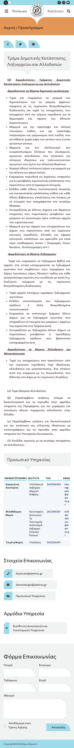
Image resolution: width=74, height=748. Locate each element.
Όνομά (8, 665)
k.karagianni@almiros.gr (67, 494)
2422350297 (54, 542)
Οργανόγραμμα (30, 27)
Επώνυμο (45, 665)
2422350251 (53, 511)
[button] (18, 11)
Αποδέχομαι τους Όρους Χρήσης (20, 725)
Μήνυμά (9, 695)
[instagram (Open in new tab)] (63, 2)
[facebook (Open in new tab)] (59, 2)
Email (42, 680)
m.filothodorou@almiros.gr (67, 523)
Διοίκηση (37, 39)
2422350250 (54, 484)
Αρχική (9, 27)
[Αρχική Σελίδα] (37, 10)
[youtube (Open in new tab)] (68, 2)
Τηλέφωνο (10, 680)
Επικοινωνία (37, 46)
